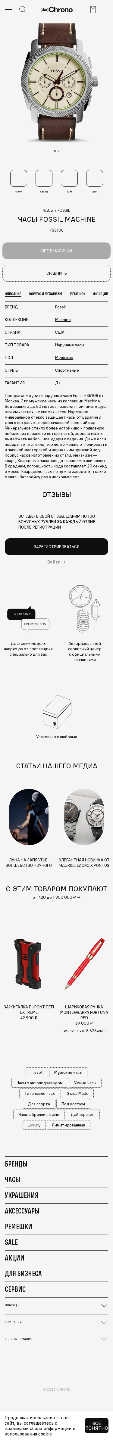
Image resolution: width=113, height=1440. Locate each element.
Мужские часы (68, 1072)
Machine (63, 319)
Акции (14, 1257)
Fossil (60, 307)
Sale (11, 1242)
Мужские (64, 357)
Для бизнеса (23, 1273)
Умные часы (85, 1082)
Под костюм (73, 1104)
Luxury (34, 1125)
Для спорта (39, 1104)
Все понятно (96, 1425)
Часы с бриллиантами (38, 1114)
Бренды (16, 1163)
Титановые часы (39, 1093)
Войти (54, 562)
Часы (12, 1179)
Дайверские (83, 1114)
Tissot (37, 1072)
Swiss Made (78, 1093)
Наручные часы (69, 345)
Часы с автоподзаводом (40, 1082)
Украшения (21, 1195)
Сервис (15, 1289)
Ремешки (18, 1226)
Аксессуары (22, 1210)
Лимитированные (68, 1125)
